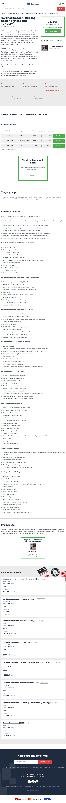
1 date (4, 730)
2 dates (5, 650)
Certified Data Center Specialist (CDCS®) (18, 621)
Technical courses (13, 14)
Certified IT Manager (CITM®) (14, 723)
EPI (22, 14)
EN (3, 3)
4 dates (5, 628)
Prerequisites (42, 115)
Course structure (29, 115)
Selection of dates (51, 31)
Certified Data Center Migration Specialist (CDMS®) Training (26, 703)
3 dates (5, 586)
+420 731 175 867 (54, 48)
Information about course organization (47, 787)
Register (57, 135)
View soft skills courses (52, 90)
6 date (5, 607)
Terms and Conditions (26, 787)
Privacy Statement (12, 787)
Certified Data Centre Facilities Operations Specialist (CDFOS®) (27, 662)
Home (3, 14)
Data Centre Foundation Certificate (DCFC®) (20, 579)
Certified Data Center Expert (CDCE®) (17, 642)
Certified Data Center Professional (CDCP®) (19, 599)
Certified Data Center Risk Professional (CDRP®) (21, 683)
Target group (17, 115)
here (24, 75)
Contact (32, 175)
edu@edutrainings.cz (55, 50)
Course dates (6, 115)
